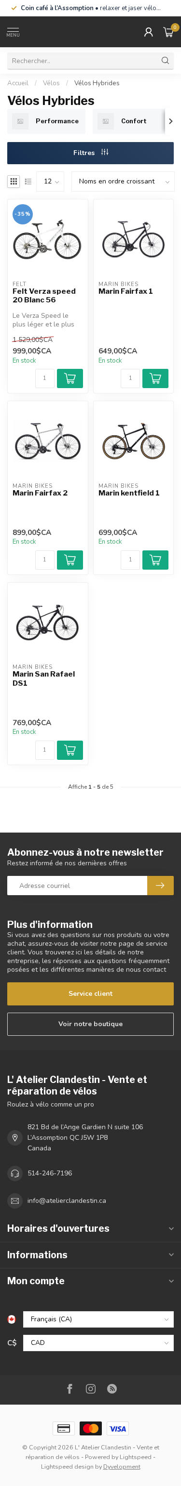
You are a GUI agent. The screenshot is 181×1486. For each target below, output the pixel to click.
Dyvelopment (121, 1466)
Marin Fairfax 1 (125, 291)
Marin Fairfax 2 (40, 493)
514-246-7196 (50, 1173)
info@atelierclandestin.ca (67, 1200)
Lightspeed (136, 1457)
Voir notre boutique (90, 1024)
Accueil (17, 83)
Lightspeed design (67, 1466)
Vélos (51, 83)
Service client (90, 993)
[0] (168, 31)
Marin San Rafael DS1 (44, 678)
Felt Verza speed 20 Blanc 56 (44, 295)
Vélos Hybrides (97, 83)
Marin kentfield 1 (129, 493)
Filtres (85, 152)
